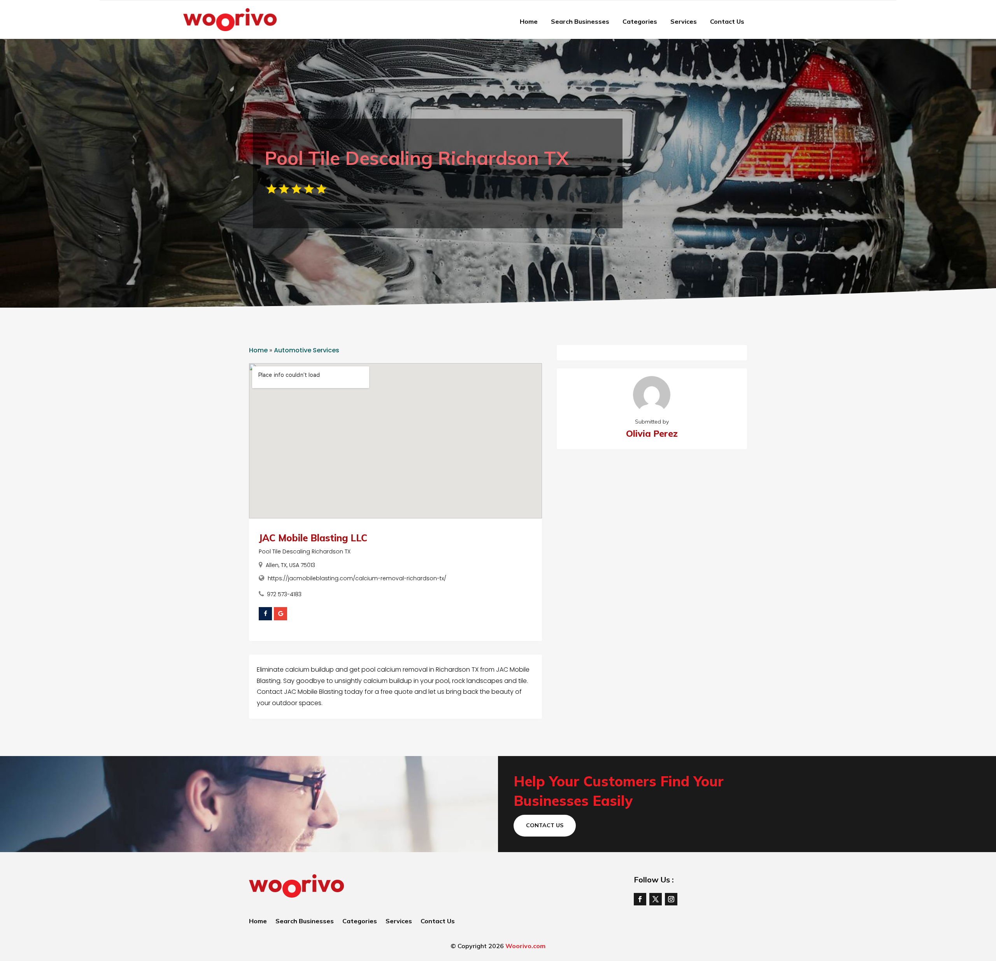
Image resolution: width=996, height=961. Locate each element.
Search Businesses (580, 21)
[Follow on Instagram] (671, 899)
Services (683, 21)
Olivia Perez (652, 433)
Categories (639, 21)
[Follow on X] (655, 899)
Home (529, 21)
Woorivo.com (525, 946)
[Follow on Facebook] (640, 899)
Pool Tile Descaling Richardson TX (305, 551)
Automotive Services (306, 350)
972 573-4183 (284, 594)
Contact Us (727, 21)
